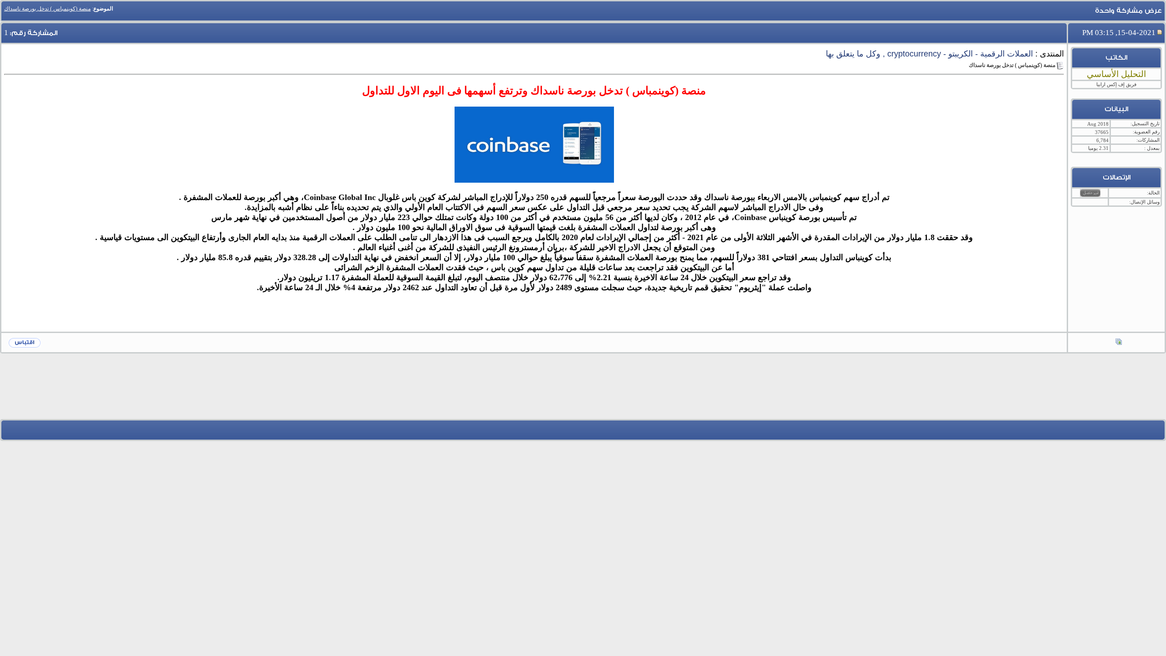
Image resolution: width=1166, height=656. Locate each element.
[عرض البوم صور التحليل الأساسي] (1118, 342)
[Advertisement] (583, 393)
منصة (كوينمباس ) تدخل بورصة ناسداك (47, 8)
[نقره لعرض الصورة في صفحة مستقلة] (534, 145)
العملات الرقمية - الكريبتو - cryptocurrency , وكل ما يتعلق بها (929, 53)
